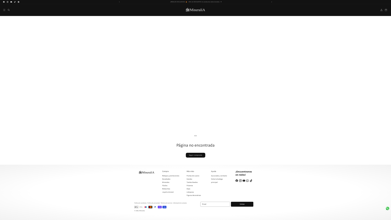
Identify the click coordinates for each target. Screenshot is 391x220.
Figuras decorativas (194, 195)
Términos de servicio (166, 203)
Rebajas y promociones (170, 176)
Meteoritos (166, 189)
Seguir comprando (195, 155)
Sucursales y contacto (219, 176)
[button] (4, 10)
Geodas (189, 179)
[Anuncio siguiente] (271, 2)
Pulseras (190, 185)
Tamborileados (192, 182)
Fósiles (164, 185)
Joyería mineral (168, 192)
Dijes (188, 189)
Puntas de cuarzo (193, 176)
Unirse (242, 204)
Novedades (166, 179)
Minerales (165, 182)
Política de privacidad (153, 203)
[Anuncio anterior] (119, 2)
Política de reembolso (140, 203)
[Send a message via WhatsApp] (387, 208)
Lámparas (190, 192)
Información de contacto (180, 203)
